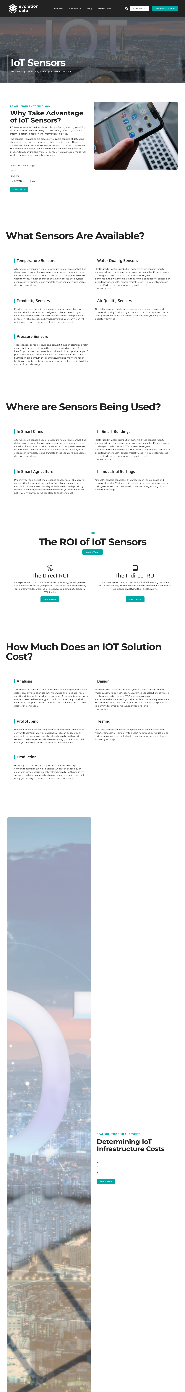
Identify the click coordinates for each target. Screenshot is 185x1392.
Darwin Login (104, 8)
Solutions (73, 8)
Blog (89, 8)
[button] (126, 8)
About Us (58, 8)
